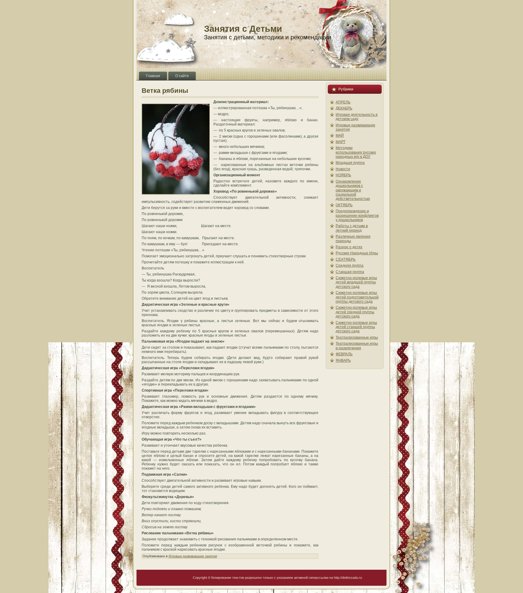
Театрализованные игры (357, 337)
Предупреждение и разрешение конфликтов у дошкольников (357, 215)
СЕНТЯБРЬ (346, 259)
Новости (343, 169)
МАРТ (340, 142)
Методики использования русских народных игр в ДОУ (356, 152)
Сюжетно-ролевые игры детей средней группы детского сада (356, 311)
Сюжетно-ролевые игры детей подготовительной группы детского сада (357, 297)
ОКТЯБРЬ (344, 205)
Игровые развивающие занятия (193, 556)
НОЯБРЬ (343, 175)
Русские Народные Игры (357, 253)
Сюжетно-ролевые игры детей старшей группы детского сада (356, 327)
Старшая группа (350, 272)
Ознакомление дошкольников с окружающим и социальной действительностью (353, 190)
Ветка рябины (165, 90)
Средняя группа (349, 265)
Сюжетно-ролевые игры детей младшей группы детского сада (356, 282)
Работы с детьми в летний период (352, 228)
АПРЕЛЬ (343, 102)
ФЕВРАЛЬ (344, 354)
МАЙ (340, 135)
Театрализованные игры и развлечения (357, 345)
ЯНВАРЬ (343, 360)
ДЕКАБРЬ (344, 108)
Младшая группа (350, 163)
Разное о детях (349, 247)
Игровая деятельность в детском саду (356, 116)
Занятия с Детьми (243, 29)
